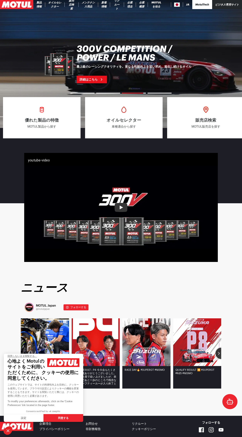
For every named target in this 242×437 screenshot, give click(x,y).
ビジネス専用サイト (227, 4)
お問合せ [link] (92, 423)
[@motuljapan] (29, 307)
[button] (7, 430)
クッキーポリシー (144, 429)
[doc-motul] (229, 401)
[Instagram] (211, 429)
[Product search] (168, 4)
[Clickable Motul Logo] (16, 4)
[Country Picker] (177, 4)
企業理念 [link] (45, 423)
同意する (63, 417)
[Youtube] (221, 429)
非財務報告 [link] (93, 429)
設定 (23, 417)
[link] (71, 4)
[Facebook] (201, 429)
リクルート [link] (139, 423)
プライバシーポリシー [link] (54, 429)
